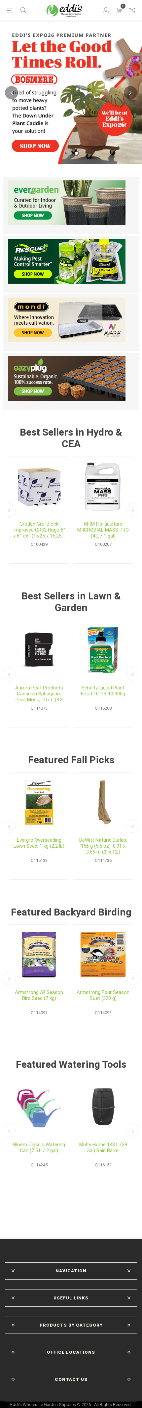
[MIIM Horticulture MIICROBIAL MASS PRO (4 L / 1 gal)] (103, 486)
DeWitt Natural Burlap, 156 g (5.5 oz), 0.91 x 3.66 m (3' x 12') (103, 846)
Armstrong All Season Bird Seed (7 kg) (39, 995)
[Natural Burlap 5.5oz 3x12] (103, 802)
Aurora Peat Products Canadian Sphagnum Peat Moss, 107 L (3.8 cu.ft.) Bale (39, 694)
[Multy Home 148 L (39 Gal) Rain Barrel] (103, 1107)
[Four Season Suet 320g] (103, 954)
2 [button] (76, 153)
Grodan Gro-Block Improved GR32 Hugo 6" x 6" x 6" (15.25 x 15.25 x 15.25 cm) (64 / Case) (39, 530)
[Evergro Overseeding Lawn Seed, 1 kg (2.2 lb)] (39, 802)
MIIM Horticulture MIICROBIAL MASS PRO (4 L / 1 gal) (103, 530)
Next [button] (130, 92)
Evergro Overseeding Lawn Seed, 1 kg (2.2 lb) (39, 843)
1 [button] (66, 153)
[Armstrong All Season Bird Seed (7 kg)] (39, 954)
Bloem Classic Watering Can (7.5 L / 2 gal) (39, 1147)
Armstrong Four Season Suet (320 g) (103, 995)
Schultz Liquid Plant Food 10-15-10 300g (103, 691)
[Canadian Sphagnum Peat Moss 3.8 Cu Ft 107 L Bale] (39, 650)
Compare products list (132, 10)
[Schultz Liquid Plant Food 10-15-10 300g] (103, 650)
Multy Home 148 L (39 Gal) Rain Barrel (103, 1147)
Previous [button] (11, 92)
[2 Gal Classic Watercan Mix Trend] (39, 1107)
